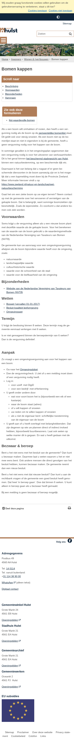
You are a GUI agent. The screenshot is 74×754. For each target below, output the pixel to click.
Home (5, 59)
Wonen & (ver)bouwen (36, 59)
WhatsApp (7, 582)
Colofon (33, 736)
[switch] (58, 17)
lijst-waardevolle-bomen (22, 120)
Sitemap (67, 23)
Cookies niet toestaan (60, 10)
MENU (3, 40)
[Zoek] (70, 33)
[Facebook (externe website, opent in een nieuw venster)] (70, 540)
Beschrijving (11, 86)
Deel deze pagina (14, 508)
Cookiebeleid (18, 736)
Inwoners (16, 59)
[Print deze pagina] (69, 508)
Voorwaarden (12, 90)
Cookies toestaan (37, 10)
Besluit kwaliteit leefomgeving (22, 307)
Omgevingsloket (29, 369)
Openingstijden (10, 620)
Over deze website (42, 732)
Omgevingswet (14, 311)
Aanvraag (10, 97)
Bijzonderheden (13, 94)
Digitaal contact (10, 589)
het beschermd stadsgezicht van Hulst (47, 158)
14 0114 (10, 568)
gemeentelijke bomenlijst (52, 133)
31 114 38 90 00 (12, 576)
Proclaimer (23, 732)
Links (43, 736)
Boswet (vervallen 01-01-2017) (23, 304)
